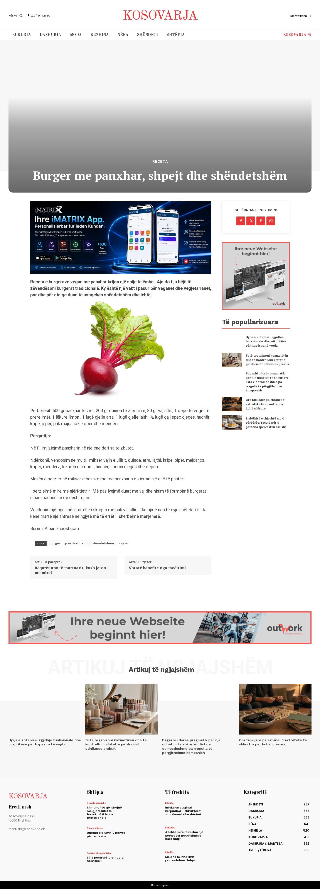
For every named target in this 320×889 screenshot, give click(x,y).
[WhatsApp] (270, 220)
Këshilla (169, 803)
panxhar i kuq (76, 543)
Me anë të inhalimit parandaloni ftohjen (181, 858)
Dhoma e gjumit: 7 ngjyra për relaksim (106, 834)
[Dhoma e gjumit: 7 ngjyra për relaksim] (141, 836)
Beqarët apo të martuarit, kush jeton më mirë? (70, 570)
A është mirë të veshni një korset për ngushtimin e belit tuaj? (184, 835)
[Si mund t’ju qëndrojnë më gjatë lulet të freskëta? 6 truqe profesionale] (141, 811)
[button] (16, 15)
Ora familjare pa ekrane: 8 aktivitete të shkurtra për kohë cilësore (265, 404)
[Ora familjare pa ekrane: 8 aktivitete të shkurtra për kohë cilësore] (232, 404)
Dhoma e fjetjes (95, 828)
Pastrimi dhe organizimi (99, 853)
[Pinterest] (260, 220)
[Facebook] (240, 220)
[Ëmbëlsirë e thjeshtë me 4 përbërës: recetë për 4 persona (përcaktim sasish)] (232, 422)
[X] (250, 220)
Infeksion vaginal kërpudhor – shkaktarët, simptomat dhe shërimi (183, 810)
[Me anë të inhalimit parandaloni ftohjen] (219, 860)
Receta (160, 161)
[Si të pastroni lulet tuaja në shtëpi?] (141, 861)
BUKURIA (170, 827)
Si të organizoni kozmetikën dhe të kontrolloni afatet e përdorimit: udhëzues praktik (267, 359)
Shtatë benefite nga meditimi (157, 567)
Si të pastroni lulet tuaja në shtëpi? (105, 859)
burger (54, 543)
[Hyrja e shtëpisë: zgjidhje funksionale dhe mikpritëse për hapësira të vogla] (232, 341)
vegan (123, 543)
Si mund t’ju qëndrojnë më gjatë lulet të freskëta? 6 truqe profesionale (104, 812)
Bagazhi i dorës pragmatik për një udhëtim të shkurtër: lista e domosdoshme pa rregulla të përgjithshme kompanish (267, 381)
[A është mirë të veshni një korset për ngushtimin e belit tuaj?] (219, 835)
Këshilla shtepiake (96, 803)
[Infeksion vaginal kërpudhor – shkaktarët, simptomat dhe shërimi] (219, 811)
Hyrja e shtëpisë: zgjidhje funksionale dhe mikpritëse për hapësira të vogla (266, 341)
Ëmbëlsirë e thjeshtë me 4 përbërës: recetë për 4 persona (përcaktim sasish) (266, 422)
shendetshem (103, 543)
